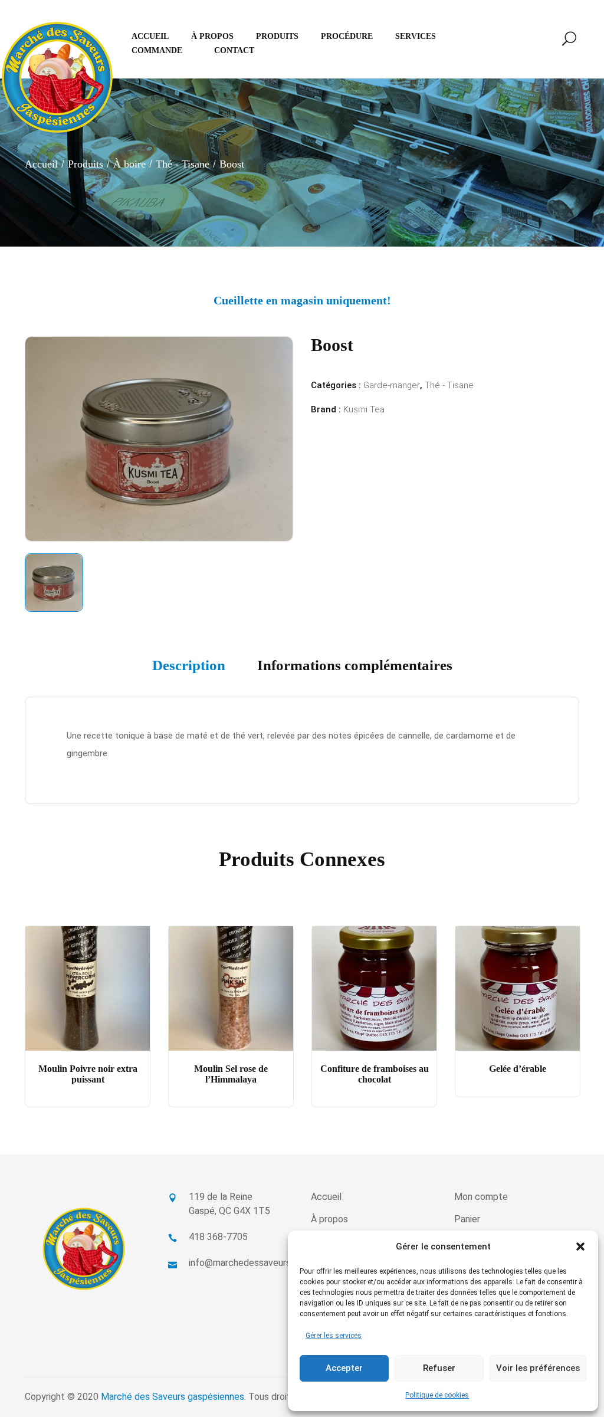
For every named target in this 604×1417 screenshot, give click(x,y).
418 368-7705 (218, 1236)
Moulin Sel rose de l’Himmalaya (231, 1074)
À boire (129, 164)
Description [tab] (188, 665)
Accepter (344, 1368)
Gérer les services (334, 1335)
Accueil (41, 164)
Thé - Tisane (182, 164)
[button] (580, 1246)
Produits (85, 164)
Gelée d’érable (517, 1069)
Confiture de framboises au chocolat (374, 1074)
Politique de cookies (437, 1395)
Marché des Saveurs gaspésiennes (172, 1396)
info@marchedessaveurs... (242, 1262)
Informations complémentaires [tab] (354, 665)
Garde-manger (391, 385)
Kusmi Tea (364, 409)
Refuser (439, 1368)
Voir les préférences (538, 1368)
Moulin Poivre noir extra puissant (87, 1074)
